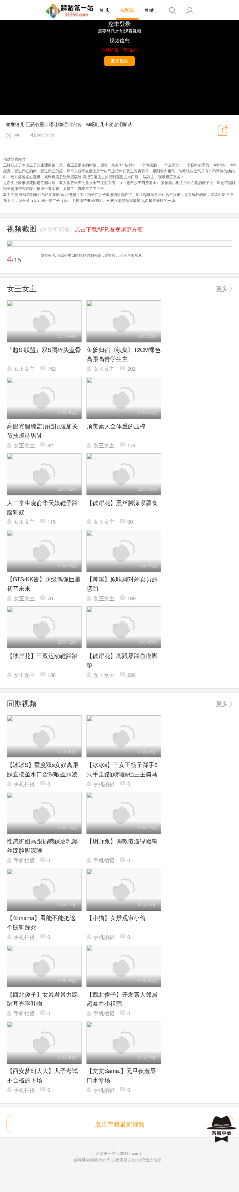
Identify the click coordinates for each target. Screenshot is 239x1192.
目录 (149, 9)
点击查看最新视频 (120, 1123)
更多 (222, 288)
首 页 (104, 9)
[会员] (189, 10)
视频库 (127, 9)
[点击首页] (70, 10)
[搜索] (172, 10)
